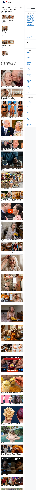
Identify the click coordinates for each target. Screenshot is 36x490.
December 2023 (29, 91)
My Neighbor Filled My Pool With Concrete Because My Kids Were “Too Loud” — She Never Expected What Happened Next (30, 26)
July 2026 (28, 53)
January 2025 (28, 75)
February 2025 (29, 74)
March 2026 (28, 58)
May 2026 (28, 56)
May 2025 (28, 70)
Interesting (32, 2)
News (20, 2)
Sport (27, 120)
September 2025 (29, 65)
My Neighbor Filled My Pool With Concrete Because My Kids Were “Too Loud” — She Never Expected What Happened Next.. (30, 31)
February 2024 (29, 88)
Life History (28, 112)
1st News (9, 2)
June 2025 (28, 69)
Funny (27, 107)
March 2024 (28, 87)
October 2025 (29, 64)
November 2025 (29, 63)
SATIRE (28, 119)
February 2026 (29, 59)
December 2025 (29, 62)
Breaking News (16, 2)
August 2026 (28, 52)
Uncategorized (24, 2)
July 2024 (28, 82)
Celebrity (28, 2)
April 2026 (28, 57)
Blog (27, 100)
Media (27, 113)
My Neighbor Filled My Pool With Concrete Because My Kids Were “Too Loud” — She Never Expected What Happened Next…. (30, 36)
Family (27, 106)
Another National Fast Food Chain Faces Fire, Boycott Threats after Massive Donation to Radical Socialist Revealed (30, 21)
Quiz (27, 118)
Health (27, 108)
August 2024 (28, 81)
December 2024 (29, 76)
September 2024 (29, 80)
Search (33, 8)
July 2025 (28, 68)
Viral (27, 125)
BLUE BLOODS (29, 101)
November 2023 (29, 92)
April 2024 (28, 86)
